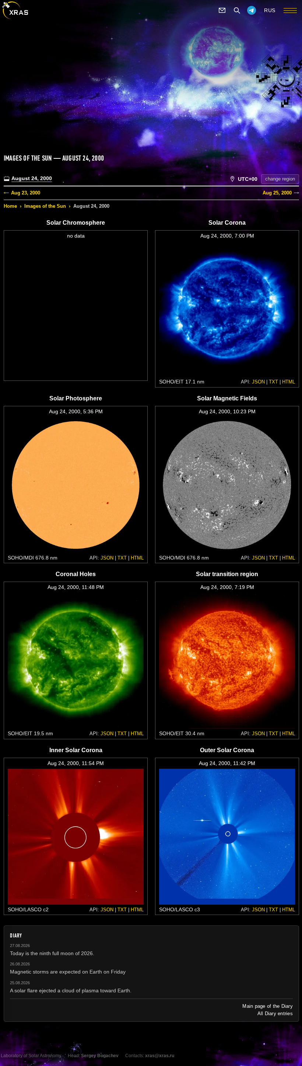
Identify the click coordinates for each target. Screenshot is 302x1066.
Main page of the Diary (267, 1006)
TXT (273, 382)
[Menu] (290, 10)
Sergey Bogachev (100, 1055)
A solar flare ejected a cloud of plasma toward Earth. (70, 990)
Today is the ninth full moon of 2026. (52, 953)
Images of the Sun (45, 206)
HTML (288, 382)
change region (280, 179)
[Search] (237, 10)
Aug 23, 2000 (25, 193)
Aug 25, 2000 (277, 193)
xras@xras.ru (159, 1055)
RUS (269, 10)
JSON (258, 382)
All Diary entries (275, 1013)
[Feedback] (222, 10)
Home (10, 206)
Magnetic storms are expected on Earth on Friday (68, 972)
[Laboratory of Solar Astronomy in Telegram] (251, 10)
